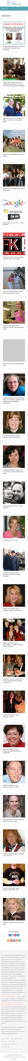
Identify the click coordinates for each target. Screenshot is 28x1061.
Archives (4, 1041)
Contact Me (5, 1047)
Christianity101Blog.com (9, 996)
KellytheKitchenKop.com (9, 994)
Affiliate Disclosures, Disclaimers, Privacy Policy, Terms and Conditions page (13, 1005)
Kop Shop (12, 1041)
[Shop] (19, 941)
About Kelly (5, 1038)
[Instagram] (14, 941)
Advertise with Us (16, 1038)
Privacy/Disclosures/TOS (9, 1044)
